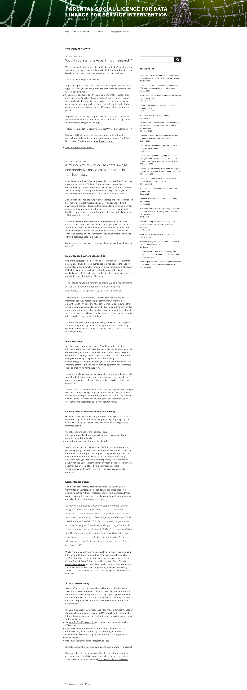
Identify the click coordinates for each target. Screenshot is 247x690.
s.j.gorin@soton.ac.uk (104, 141)
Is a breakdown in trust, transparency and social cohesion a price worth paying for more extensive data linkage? (160, 211)
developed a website (75, 564)
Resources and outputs (119, 32)
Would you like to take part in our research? (98, 60)
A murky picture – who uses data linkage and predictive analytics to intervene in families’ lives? (96, 169)
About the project (81, 32)
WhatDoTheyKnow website (82, 622)
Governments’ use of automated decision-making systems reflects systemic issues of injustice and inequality (160, 125)
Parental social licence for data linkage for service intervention (116, 12)
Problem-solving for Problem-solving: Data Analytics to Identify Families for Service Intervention (157, 224)
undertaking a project (87, 392)
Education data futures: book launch (154, 115)
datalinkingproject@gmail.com (113, 659)
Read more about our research (79, 147)
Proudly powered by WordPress (77, 684)
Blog (67, 32)
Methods (99, 32)
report (105, 610)
